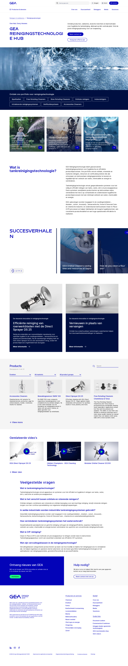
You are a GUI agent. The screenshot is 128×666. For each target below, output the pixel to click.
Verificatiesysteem (51, 104)
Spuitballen (16, 99)
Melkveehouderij (71, 617)
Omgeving (68, 625)
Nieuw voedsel (70, 619)
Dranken (68, 603)
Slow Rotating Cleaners (60, 99)
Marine (67, 614)
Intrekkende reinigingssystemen (25, 104)
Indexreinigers (100, 99)
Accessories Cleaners (72, 104)
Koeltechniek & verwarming (74, 608)
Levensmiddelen (70, 611)
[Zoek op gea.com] (57, 3)
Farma (67, 605)
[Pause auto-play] (12, 271)
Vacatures (96, 611)
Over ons (96, 600)
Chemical (68, 600)
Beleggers (96, 605)
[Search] (95, 366)
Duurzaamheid (97, 603)
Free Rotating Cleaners (35, 99)
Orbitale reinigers (82, 99)
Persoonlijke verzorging (73, 628)
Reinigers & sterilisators (17, 18)
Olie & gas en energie (72, 622)
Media (95, 608)
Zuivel (67, 630)
